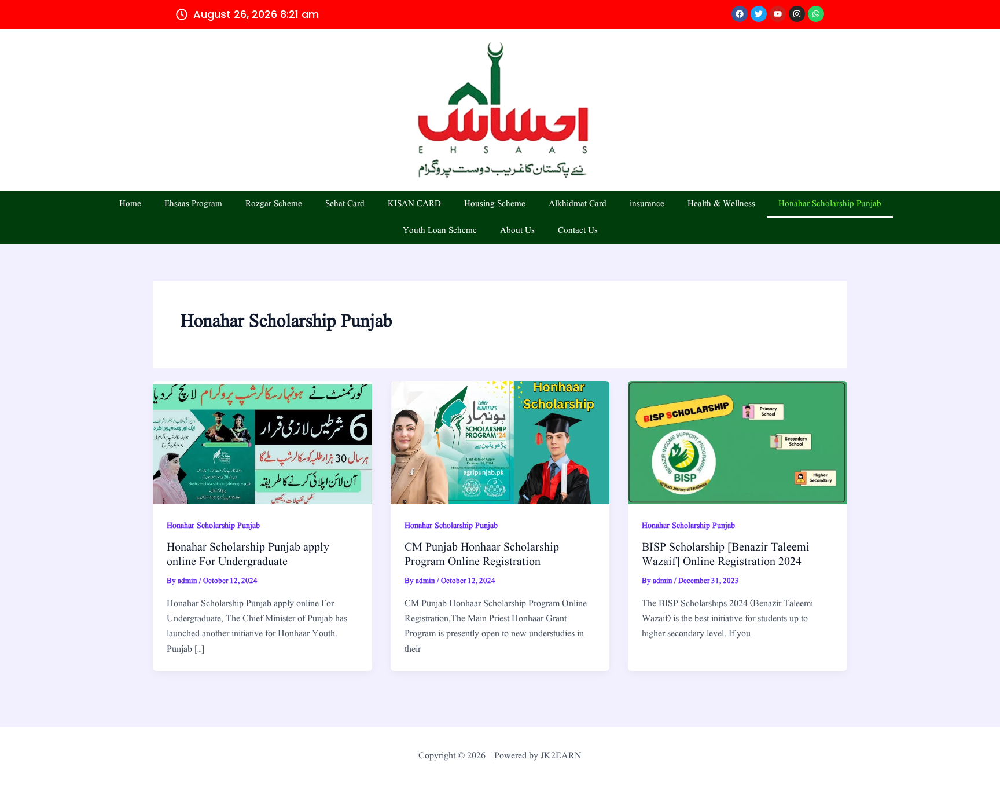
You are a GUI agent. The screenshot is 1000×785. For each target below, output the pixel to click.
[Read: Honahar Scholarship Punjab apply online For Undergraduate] (262, 442)
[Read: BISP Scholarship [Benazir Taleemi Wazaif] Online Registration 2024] (737, 442)
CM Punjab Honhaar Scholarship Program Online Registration (482, 555)
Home (130, 204)
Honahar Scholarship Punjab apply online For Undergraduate (248, 555)
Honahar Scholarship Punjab (829, 204)
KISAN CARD (414, 204)
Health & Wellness (721, 204)
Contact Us (578, 231)
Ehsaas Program (193, 204)
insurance (647, 204)
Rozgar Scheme (273, 204)
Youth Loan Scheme (440, 231)
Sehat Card (345, 204)
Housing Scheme (494, 204)
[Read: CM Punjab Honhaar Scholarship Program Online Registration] (500, 442)
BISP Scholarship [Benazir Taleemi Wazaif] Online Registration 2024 (726, 555)
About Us (517, 231)
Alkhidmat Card (577, 204)
